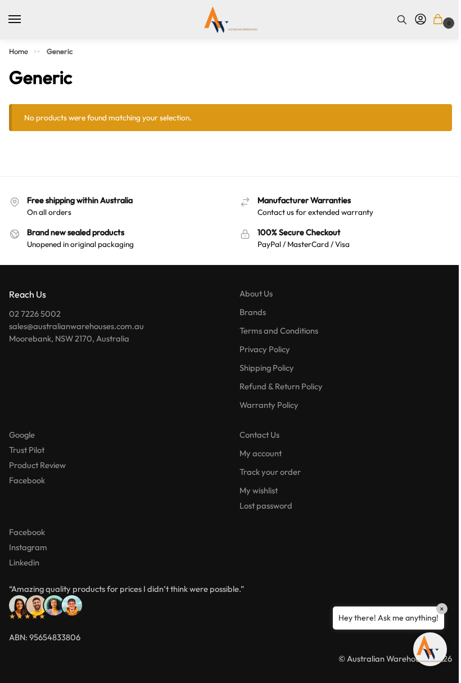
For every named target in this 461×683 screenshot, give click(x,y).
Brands (252, 312)
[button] (440, 20)
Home (18, 51)
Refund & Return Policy (281, 386)
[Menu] (25, 19)
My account (260, 453)
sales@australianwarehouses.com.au (76, 326)
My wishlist (258, 490)
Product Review (37, 465)
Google (22, 434)
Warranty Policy (269, 404)
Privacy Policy (264, 349)
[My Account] (420, 19)
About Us (256, 293)
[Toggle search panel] (402, 19)
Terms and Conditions (278, 330)
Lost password (265, 505)
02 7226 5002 (35, 313)
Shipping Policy (266, 367)
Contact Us (259, 434)
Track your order (270, 471)
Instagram (28, 547)
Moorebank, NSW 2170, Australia (69, 338)
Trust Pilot (26, 449)
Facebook (27, 480)
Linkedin (24, 562)
